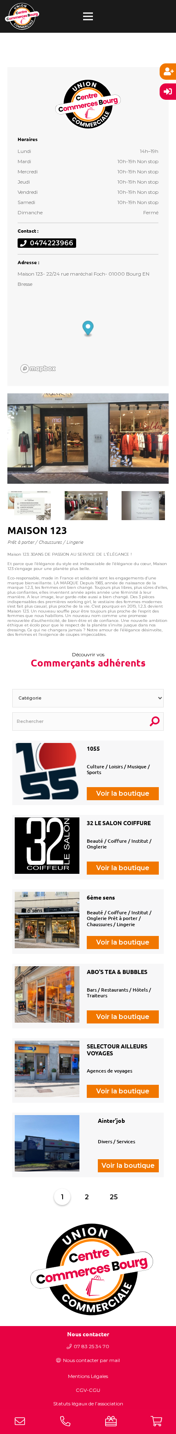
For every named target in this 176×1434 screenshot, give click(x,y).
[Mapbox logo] (38, 368)
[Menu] (88, 16)
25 (114, 1197)
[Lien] (22, 16)
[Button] (19, 1421)
